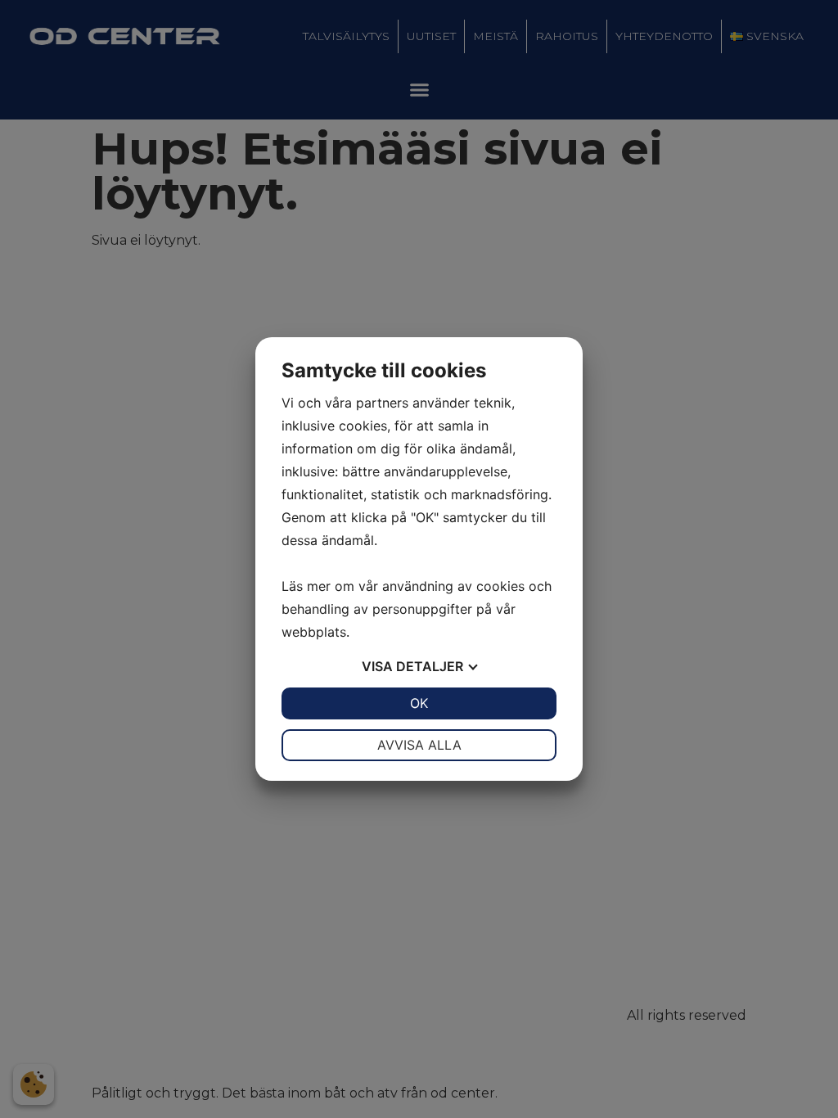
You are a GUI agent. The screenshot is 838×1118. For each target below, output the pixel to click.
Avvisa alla (419, 745)
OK (419, 703)
